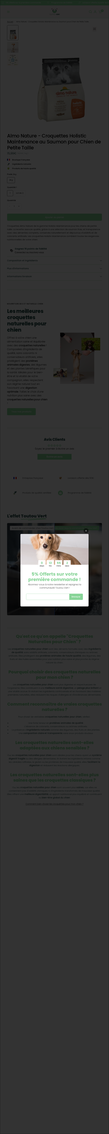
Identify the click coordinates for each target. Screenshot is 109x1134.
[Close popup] (86, 530)
